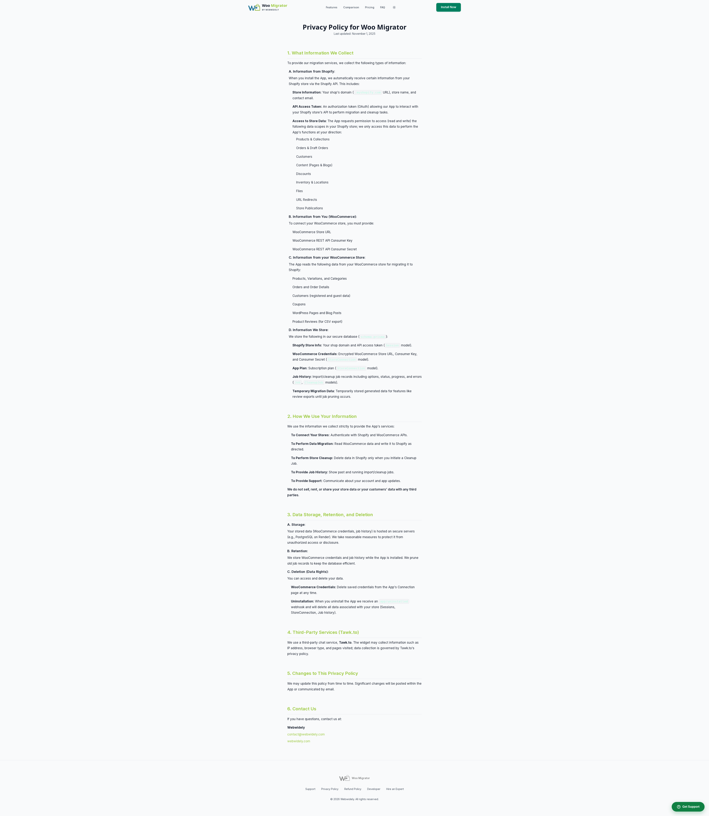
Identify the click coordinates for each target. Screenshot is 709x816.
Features (331, 7)
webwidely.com (298, 741)
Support (310, 789)
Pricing (369, 7)
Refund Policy (352, 789)
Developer (373, 789)
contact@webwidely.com (306, 734)
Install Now (448, 7)
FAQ (382, 7)
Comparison (351, 7)
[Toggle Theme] (394, 7)
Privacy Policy (329, 789)
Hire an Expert (395, 789)
